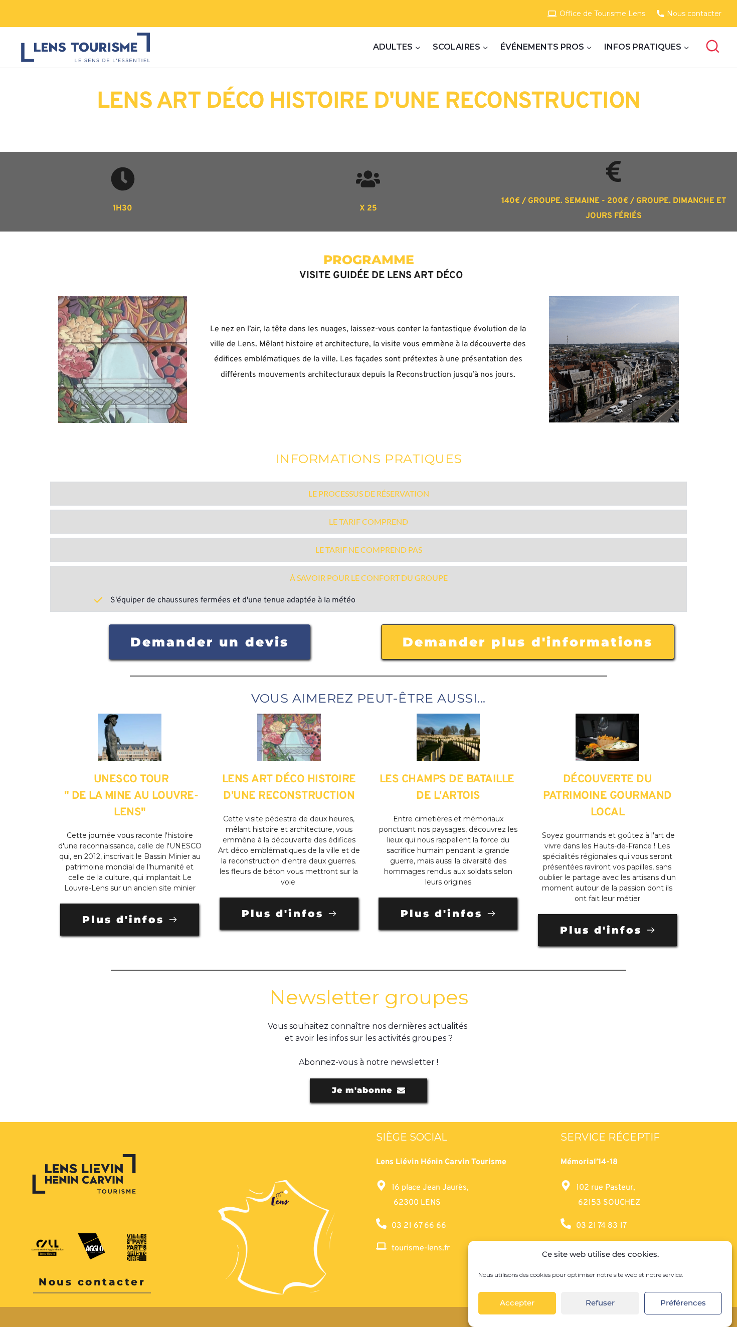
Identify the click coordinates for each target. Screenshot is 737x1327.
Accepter (517, 1303)
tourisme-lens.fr (421, 1248)
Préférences (683, 1303)
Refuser (600, 1303)
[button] (368, 494)
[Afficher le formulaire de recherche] (712, 47)
